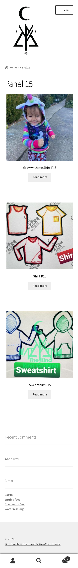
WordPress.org (14, 509)
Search (39, 561)
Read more (40, 177)
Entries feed (12, 499)
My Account (13, 561)
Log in (9, 495)
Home (13, 67)
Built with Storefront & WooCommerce (33, 544)
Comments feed (15, 504)
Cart (60, 557)
